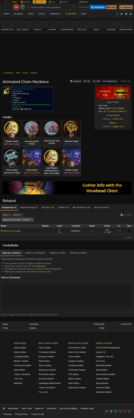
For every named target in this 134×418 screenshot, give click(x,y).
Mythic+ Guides (21, 361)
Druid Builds (101, 370)
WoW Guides (20, 343)
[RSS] (129, 411)
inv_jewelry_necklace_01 (117, 111)
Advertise (51, 408)
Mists (65, 2)
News (6, 14)
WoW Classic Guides (78, 343)
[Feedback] (126, 14)
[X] (111, 411)
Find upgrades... (110, 81)
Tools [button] (31, 14)
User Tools (27, 408)
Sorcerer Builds (103, 387)
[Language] (131, 14)
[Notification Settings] (122, 14)
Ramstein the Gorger (12, 231)
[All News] (6, 2)
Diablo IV (86, 2)
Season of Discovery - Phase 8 (16, 219)
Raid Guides (19, 370)
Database (18, 14)
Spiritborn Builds (103, 392)
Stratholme (75, 231)
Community (55, 14)
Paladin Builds (102, 378)
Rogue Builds (102, 383)
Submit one (117, 119)
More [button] (83, 14)
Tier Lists (18, 378)
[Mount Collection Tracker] (67, 187)
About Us (39, 408)
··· (72, 2)
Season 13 (100, 352)
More (102, 328)
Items (18, 72)
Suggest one (117, 126)
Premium (7, 414)
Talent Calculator (22, 374)
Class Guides (20, 347)
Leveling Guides (21, 356)
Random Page (87, 408)
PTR (22, 7)
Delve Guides (20, 352)
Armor (25, 72)
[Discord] (106, 411)
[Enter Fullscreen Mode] (117, 14)
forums (33, 271)
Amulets (33, 72)
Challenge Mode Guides (50, 383)
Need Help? (13, 408)
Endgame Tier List (104, 356)
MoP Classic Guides (48, 343)
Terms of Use (37, 414)
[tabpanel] (67, 226)
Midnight (18, 383)
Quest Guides (45, 365)
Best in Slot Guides (77, 352)
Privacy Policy (21, 414)
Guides (41, 14)
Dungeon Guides (46, 356)
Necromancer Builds (105, 374)
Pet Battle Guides (47, 374)
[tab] (9, 207)
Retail (27, 2)
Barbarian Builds (103, 365)
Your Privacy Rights (68, 408)
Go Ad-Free (71, 14)
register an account (35, 314)
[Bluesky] (116, 411)
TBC (53, 2)
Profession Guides (22, 365)
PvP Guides (73, 374)
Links (98, 81)
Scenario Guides (46, 378)
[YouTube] (125, 411)
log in (24, 314)
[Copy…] (122, 215)
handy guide (40, 266)
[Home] (4, 409)
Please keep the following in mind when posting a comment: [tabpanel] (31, 286)
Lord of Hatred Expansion (108, 347)
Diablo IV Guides (104, 343)
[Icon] (7, 91)
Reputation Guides (47, 370)
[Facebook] (120, 411)
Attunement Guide (77, 347)
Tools (5, 328)
